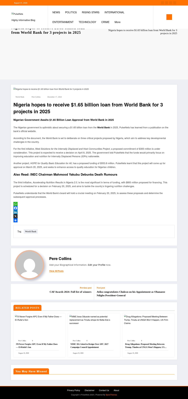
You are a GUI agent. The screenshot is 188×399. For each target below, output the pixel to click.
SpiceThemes (111, 394)
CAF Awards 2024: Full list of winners (70, 291)
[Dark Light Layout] (162, 17)
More (117, 22)
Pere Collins (36, 97)
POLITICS (71, 12)
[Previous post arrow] (14, 292)
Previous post (85, 288)
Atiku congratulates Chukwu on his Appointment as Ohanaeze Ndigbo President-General (131, 293)
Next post (101, 288)
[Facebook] (94, 208)
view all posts (56, 271)
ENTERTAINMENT (63, 22)
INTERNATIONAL (114, 12)
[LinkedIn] (94, 212)
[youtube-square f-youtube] (174, 2)
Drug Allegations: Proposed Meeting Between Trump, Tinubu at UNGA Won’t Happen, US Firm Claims (144, 346)
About (116, 390)
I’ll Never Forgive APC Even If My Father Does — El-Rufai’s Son (37, 345)
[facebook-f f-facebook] (162, 2)
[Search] (158, 17)
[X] (94, 216)
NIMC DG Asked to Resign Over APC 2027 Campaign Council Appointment (89, 345)
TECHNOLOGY (87, 22)
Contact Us (104, 390)
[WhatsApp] (94, 204)
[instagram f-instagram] (170, 2)
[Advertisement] (94, 58)
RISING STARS (90, 12)
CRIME (105, 22)
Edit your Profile (96, 265)
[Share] (94, 220)
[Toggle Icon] (169, 17)
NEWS (56, 12)
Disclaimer (89, 390)
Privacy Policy (73, 390)
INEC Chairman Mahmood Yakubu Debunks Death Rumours (73, 174)
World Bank (19, 97)
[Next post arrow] (174, 292)
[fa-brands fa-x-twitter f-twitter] (166, 2)
